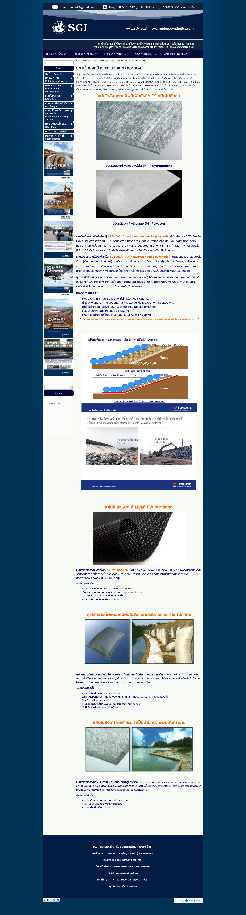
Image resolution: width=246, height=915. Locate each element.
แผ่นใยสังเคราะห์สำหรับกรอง (150, 74)
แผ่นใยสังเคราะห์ (91, 74)
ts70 (78, 85)
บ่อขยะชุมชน (109, 89)
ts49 (180, 82)
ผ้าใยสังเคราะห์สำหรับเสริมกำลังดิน (106, 85)
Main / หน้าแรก (82, 61)
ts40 (174, 82)
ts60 (191, 82)
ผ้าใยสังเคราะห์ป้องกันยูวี (174, 85)
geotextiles (136, 82)
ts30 (168, 82)
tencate (113, 82)
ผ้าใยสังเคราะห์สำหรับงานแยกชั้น (143, 85)
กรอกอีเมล (48, 383)
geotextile (124, 82)
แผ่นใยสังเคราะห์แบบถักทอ (171, 78)
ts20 (162, 82)
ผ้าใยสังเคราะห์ (151, 82)
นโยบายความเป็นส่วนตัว (57, 403)
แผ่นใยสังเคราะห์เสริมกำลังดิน (96, 78)
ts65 (197, 82)
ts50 (186, 82)
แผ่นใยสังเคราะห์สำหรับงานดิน (117, 74)
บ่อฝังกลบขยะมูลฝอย (128, 89)
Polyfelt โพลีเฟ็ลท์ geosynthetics (103, 61)
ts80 (84, 85)
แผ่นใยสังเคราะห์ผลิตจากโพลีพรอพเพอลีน (134, 78)
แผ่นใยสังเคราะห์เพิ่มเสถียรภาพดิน (157, 89)
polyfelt (104, 82)
